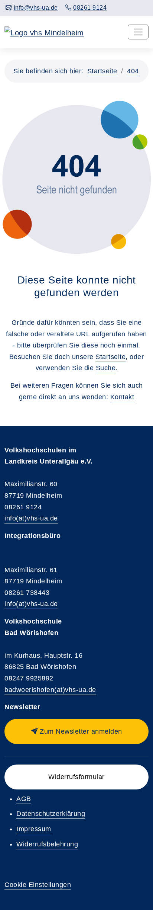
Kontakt (122, 397)
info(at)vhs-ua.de (31, 518)
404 (133, 71)
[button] (76, 731)
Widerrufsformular (76, 777)
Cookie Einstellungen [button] (37, 884)
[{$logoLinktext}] (44, 32)
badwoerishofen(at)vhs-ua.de (50, 689)
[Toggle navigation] (138, 32)
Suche (106, 368)
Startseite (102, 71)
